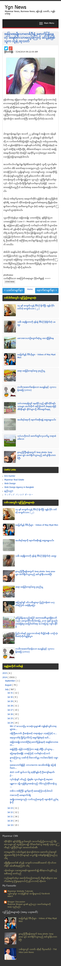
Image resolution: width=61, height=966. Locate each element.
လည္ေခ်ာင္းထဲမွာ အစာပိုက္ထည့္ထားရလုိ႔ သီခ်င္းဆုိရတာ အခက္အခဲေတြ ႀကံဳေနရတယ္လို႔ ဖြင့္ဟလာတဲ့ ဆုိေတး (30, 880)
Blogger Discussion (16, 901)
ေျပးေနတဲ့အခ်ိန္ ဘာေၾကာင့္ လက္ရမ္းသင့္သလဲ (30, 753)
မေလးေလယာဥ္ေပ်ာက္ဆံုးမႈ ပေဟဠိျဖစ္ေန (35, 338)
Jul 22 (10, 812)
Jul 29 (10, 701)
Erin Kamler (9, 476)
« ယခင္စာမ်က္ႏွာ (13, 290)
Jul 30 (10, 697)
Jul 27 (10, 710)
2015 (5, 673)
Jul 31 (10, 693)
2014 (5, 677)
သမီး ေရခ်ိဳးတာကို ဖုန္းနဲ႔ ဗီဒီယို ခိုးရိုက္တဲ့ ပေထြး (35, 556)
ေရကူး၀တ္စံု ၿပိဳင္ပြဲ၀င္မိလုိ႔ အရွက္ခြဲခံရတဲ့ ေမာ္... (30, 737)
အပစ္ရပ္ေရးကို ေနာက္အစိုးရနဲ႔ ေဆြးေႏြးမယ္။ (36, 419)
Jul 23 (10, 808)
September (10, 681)
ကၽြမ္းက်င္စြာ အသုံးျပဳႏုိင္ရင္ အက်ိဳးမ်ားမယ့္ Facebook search (28, 895)
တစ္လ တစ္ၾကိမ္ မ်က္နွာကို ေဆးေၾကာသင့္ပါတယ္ (31, 791)
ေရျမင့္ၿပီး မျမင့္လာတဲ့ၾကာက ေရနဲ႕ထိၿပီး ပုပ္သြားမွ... (32, 749)
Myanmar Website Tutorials (20, 891)
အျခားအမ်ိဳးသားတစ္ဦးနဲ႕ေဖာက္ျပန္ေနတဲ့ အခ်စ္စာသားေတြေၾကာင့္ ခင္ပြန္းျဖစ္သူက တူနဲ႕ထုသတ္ (29, 38)
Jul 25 (10, 718)
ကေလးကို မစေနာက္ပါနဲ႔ (20, 795)
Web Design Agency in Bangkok (19, 487)
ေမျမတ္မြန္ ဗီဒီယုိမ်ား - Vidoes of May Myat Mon (36, 525)
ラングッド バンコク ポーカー (18, 494)
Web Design (10, 483)
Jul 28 (10, 705)
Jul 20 (10, 821)
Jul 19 (10, 825)
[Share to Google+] (11, 48)
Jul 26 (10, 714)
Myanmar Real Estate (14, 479)
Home (30, 289)
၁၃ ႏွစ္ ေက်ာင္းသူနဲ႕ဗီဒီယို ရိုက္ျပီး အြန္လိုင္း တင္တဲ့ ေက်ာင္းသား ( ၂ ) (36, 307)
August (8, 685)
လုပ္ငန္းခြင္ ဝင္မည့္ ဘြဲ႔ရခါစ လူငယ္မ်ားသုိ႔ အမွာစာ (31, 779)
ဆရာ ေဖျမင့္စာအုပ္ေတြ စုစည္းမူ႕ (31, 371)
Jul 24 (10, 723)
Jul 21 (10, 816)
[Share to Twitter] (6, 48)
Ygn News (15, 7)
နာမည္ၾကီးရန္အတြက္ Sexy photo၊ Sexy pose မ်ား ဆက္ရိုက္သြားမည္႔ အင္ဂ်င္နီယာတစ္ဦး (36, 455)
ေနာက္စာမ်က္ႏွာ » (47, 290)
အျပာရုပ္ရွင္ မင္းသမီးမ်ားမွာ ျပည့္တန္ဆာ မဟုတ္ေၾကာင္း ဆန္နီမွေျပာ (35, 604)
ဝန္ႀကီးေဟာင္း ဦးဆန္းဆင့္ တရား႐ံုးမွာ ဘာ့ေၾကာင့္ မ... (33, 733)
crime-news (9, 282)
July (7, 689)
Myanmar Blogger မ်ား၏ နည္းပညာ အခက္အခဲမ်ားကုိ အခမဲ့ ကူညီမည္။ (29, 905)
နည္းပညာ (8, 491)
